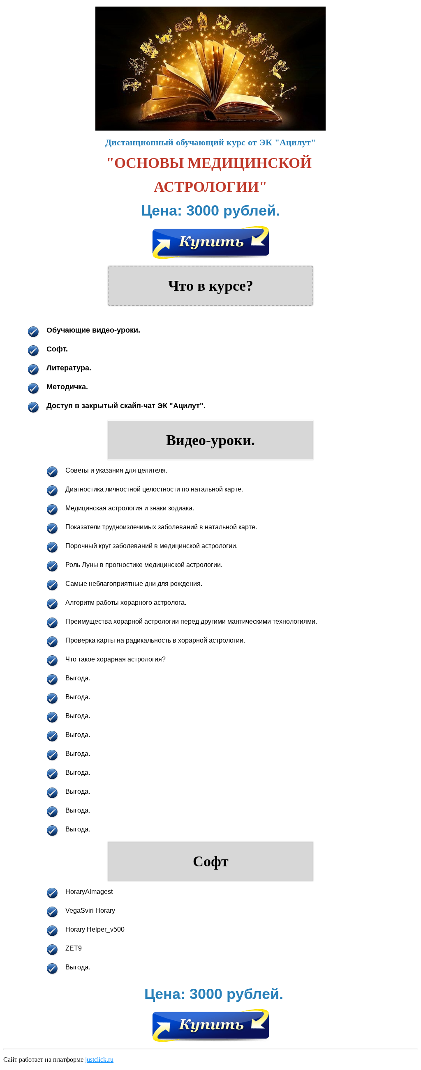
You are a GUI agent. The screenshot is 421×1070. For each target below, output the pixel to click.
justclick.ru (99, 1059)
